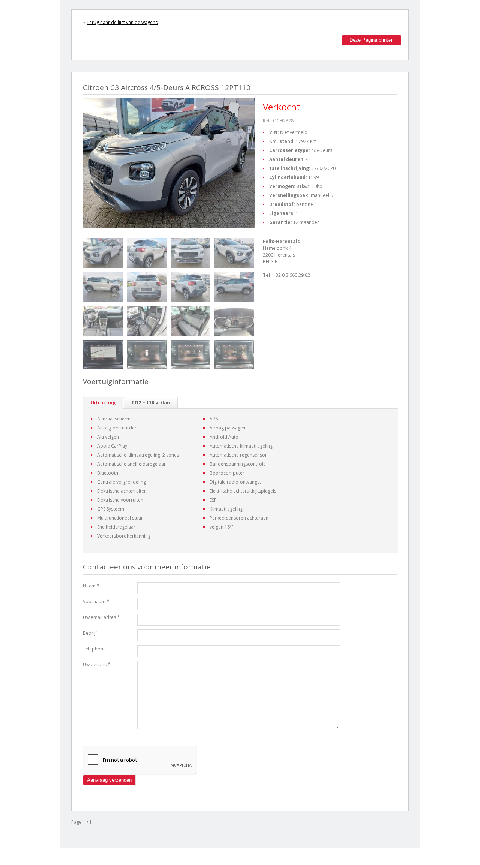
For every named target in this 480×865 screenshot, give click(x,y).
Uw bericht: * (97, 664)
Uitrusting (103, 402)
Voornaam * (96, 601)
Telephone (94, 649)
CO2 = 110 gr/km (151, 402)
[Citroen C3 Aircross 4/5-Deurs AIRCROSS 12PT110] (103, 253)
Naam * (91, 586)
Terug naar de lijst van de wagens (122, 22)
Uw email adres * (101, 617)
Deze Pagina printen (371, 40)
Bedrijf (90, 633)
